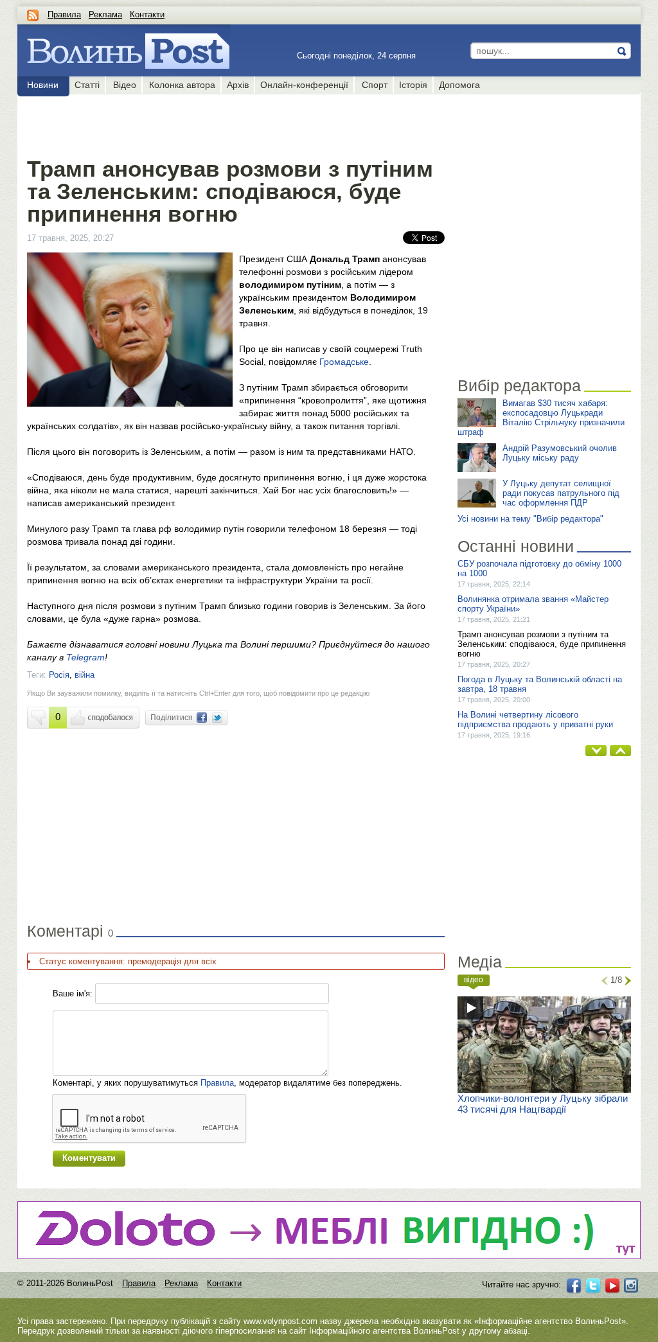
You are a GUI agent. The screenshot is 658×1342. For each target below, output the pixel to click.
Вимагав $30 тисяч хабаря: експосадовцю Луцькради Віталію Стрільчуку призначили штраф (541, 417)
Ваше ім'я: (73, 993)
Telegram (85, 657)
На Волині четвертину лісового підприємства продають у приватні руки (535, 719)
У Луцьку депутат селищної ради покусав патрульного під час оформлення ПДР (560, 493)
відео (473, 979)
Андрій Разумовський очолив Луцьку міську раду (559, 453)
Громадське (344, 362)
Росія (59, 675)
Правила (64, 14)
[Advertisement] (235, 123)
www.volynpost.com (280, 1321)
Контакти (147, 14)
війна (84, 675)
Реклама (105, 14)
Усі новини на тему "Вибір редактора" (530, 519)
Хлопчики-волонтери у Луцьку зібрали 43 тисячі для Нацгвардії (543, 1104)
